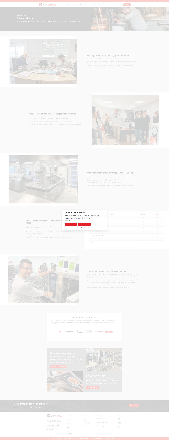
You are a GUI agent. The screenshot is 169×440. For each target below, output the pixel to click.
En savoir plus (68, 220)
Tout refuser (84, 224)
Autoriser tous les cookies (71, 224)
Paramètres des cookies (98, 224)
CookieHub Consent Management (86, 227)
